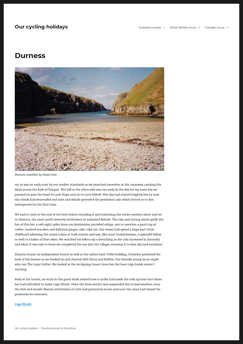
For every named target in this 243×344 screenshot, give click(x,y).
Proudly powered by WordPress (58, 328)
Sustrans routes (150, 27)
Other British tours (183, 27)
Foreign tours (214, 27)
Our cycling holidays (41, 27)
